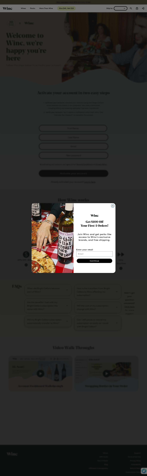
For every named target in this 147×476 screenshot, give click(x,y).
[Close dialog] (112, 205)
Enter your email (84, 250)
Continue (94, 261)
